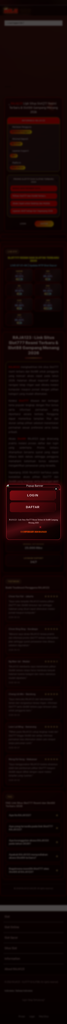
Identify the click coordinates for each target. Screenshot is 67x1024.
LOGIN (32, 495)
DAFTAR (33, 507)
